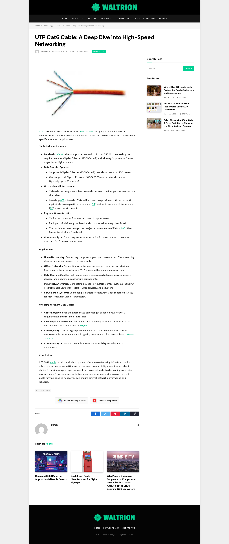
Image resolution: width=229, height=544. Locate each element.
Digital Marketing (144, 18)
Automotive (89, 18)
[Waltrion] (114, 7)
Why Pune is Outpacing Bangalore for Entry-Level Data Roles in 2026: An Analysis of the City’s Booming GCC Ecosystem (121, 482)
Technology (122, 18)
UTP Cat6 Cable (43, 390)
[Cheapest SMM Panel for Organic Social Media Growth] (51, 461)
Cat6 (60, 154)
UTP (41, 131)
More (162, 18)
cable (53, 362)
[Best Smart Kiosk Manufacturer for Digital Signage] (87, 461)
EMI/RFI (83, 325)
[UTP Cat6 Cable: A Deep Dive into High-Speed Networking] (87, 91)
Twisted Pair (86, 131)
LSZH (124, 228)
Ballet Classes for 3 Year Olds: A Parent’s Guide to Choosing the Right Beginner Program (178, 123)
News (75, 18)
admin (45, 51)
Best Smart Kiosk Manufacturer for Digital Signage (84, 479)
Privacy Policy (111, 528)
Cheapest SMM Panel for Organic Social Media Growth (51, 477)
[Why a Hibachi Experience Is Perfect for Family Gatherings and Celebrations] (154, 90)
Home (64, 18)
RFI (51, 208)
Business (106, 18)
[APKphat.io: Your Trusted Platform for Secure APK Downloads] (154, 107)
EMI (93, 204)
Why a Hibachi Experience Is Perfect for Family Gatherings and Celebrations (179, 90)
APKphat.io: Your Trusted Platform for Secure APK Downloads (176, 106)
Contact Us (128, 528)
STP (62, 200)
